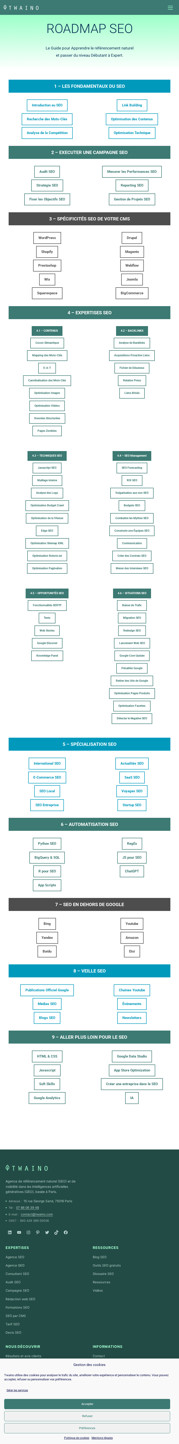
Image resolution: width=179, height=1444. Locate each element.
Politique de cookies (76, 1438)
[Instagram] (28, 1232)
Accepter (87, 1404)
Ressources (106, 1247)
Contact (99, 1356)
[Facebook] (66, 1232)
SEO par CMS (16, 1316)
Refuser (87, 1416)
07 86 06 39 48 (27, 1207)
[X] (47, 1232)
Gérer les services (17, 1390)
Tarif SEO (13, 1324)
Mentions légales (102, 1438)
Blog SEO (100, 1257)
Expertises (17, 1247)
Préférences (87, 1428)
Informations (108, 1346)
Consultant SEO (17, 1274)
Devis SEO (13, 1332)
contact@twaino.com (37, 1214)
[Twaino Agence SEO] (27, 1167)
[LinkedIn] (10, 1232)
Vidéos (98, 1290)
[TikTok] (56, 1232)
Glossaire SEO (103, 1274)
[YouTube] (19, 1232)
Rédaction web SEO (20, 1299)
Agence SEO (15, 1257)
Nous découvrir (23, 1346)
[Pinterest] (38, 1232)
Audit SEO (13, 1282)
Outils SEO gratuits (107, 1265)
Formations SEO (17, 1307)
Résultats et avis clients (23, 1356)
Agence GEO (15, 1265)
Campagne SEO (17, 1290)
